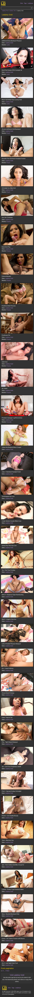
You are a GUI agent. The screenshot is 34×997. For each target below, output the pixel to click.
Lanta (8, 44)
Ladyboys (30, 3)
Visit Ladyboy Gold (17, 975)
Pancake (8, 422)
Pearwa (8, 221)
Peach (8, 133)
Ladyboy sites (12, 10)
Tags (25, 3)
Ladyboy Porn (5, 10)
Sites (21, 3)
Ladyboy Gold (9, 42)
